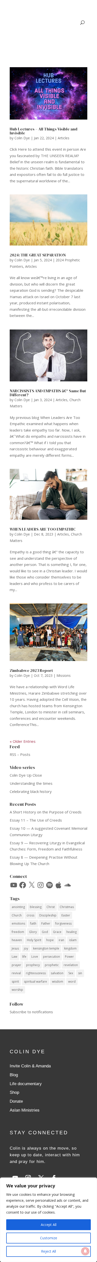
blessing (36, 907)
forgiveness (63, 923)
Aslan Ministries (25, 1110)
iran (61, 940)
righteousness (36, 973)
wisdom (57, 981)
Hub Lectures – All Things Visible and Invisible (43, 131)
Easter (65, 915)
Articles (63, 138)
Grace (57, 932)
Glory (33, 932)
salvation (57, 973)
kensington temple (46, 948)
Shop (14, 1092)
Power (69, 956)
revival (16, 973)
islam (73, 940)
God (45, 932)
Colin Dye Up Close (26, 775)
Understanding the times (31, 783)
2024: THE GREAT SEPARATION (38, 255)
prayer (16, 965)
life (24, 956)
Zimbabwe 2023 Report (31, 670)
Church (17, 915)
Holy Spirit (34, 940)
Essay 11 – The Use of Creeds (36, 820)
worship (17, 990)
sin (80, 973)
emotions (18, 923)
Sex (70, 973)
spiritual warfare (35, 981)
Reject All (48, 1251)
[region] (48, 1220)
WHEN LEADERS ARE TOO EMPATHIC (43, 529)
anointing (18, 907)
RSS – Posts (20, 754)
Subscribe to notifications (31, 1011)
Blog (14, 1075)
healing (71, 932)
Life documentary (26, 1083)
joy (26, 948)
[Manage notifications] (85, 1251)
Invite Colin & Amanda (30, 1066)
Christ (51, 907)
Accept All (48, 1224)
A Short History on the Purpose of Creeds (46, 811)
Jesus (15, 948)
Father (45, 923)
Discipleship (47, 915)
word (72, 981)
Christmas (67, 907)
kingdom (70, 948)
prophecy (33, 965)
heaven (17, 940)
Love (34, 956)
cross (30, 915)
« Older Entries (23, 741)
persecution (51, 956)
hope (50, 940)
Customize (48, 1238)
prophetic (52, 965)
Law (14, 956)
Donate (16, 1101)
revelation (71, 965)
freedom (18, 932)
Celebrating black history (31, 791)
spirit (15, 981)
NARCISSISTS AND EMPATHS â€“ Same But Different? (48, 392)
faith (33, 923)
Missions (63, 675)
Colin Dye (22, 138)
